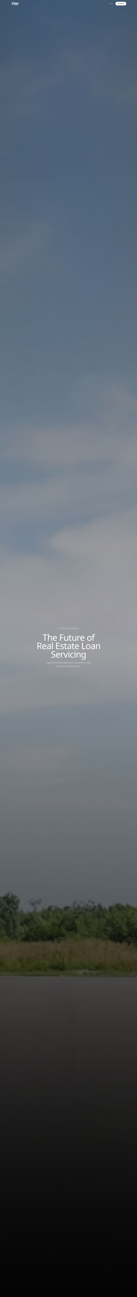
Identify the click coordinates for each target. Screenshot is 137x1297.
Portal (111, 3)
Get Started (120, 3)
